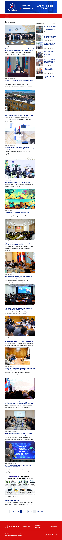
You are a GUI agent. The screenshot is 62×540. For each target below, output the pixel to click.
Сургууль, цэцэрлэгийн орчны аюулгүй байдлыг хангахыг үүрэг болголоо (19, 81)
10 (31, 511)
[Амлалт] (12, 526)
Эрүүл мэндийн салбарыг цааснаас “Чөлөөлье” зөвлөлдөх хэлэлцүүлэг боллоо (18, 277)
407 (42, 511)
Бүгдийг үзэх (54, 23)
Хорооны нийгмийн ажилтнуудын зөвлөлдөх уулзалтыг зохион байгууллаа (18, 243)
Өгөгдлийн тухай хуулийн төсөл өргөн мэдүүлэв (50, 53)
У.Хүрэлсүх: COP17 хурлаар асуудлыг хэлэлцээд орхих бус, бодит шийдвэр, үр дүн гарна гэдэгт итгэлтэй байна (50, 61)
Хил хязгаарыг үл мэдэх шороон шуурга (17, 212)
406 (38, 511)
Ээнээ (6, 46)
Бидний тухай (26, 526)
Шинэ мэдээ (40, 23)
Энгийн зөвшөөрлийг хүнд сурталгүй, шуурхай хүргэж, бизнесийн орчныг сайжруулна (18, 434)
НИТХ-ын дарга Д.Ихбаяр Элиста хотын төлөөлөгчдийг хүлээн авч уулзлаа (49, 70)
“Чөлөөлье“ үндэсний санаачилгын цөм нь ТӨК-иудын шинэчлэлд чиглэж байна (19, 309)
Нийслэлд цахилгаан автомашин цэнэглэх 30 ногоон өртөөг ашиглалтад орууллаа (50, 36)
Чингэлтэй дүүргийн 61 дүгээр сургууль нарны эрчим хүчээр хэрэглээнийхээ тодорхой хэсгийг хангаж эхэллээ (19, 114)
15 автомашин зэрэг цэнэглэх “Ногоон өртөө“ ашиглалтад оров (50, 44)
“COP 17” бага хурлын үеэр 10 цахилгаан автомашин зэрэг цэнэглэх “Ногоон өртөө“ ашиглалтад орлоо (17, 181)
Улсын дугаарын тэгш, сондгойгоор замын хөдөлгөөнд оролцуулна (17, 499)
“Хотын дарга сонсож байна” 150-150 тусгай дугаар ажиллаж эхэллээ (18, 466)
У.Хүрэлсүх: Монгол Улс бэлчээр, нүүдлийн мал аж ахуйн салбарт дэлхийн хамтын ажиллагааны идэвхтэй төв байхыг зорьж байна (19, 402)
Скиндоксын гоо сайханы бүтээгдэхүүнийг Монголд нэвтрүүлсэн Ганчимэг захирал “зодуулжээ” (49, 78)
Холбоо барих (53, 526)
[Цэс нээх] (7, 16)
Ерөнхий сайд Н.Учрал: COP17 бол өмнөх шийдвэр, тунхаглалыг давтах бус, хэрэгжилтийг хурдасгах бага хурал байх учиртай (19, 148)
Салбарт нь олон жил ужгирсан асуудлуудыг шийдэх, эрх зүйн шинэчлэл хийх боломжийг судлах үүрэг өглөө (18, 340)
